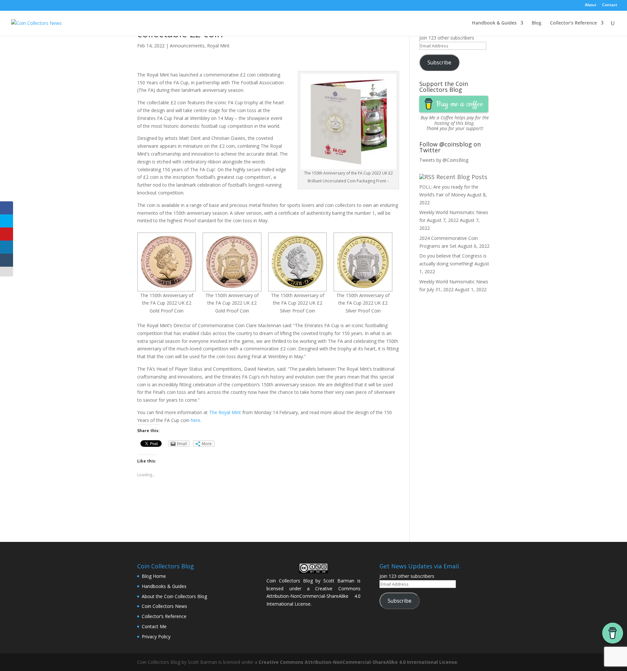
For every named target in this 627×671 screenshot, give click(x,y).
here (195, 420)
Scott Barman (338, 581)
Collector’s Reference (573, 23)
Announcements (187, 45)
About (590, 5)
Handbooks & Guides (164, 586)
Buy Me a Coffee (437, 117)
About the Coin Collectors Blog (174, 596)
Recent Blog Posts (461, 177)
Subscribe (439, 62)
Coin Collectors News (164, 606)
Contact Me (154, 626)
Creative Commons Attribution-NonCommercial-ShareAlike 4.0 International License (313, 596)
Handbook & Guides (494, 23)
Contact (609, 5)
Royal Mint (218, 45)
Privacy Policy (156, 636)
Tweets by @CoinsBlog (443, 160)
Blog (536, 23)
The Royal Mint (225, 412)
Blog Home (154, 576)
